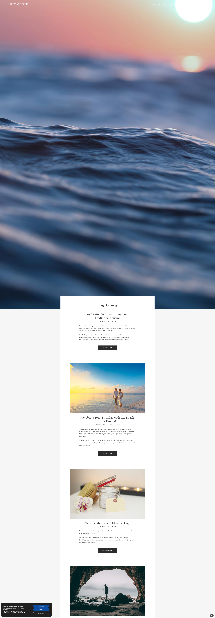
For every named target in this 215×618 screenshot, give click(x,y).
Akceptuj (41, 606)
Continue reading (109, 348)
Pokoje (171, 4)
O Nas (165, 4)
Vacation (114, 321)
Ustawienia (41, 613)
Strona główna (156, 4)
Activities (111, 425)
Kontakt (201, 4)
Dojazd (195, 4)
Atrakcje (186, 4)
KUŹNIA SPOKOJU (19, 4)
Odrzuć (41, 609)
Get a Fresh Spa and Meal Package (107, 523)
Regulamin (178, 4)
